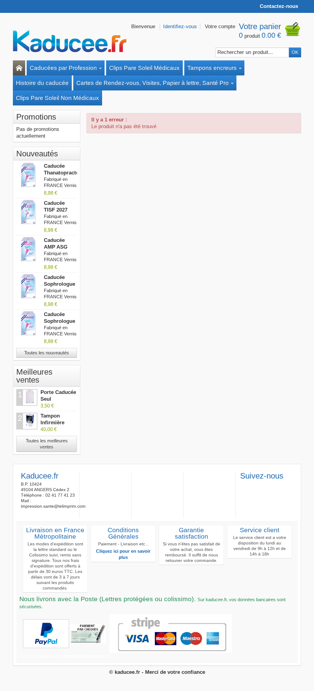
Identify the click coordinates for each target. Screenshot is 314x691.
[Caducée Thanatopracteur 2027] (28, 175)
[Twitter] (254, 485)
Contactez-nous (279, 6)
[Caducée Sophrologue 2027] (28, 323)
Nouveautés (37, 153)
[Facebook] (244, 485)
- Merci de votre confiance (173, 672)
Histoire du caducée (42, 83)
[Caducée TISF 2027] (28, 212)
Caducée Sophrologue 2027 (59, 321)
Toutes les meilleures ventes (47, 443)
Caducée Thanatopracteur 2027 (64, 172)
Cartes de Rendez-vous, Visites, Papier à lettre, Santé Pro (152, 83)
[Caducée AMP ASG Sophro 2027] (28, 249)
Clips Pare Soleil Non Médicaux (57, 98)
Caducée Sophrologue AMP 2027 (59, 284)
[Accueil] (19, 67)
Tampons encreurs (212, 68)
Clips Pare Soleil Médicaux (144, 68)
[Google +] (264, 485)
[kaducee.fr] (69, 41)
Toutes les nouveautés (46, 352)
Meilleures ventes (34, 375)
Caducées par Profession (63, 68)
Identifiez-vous (180, 26)
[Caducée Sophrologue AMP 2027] (28, 286)
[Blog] (274, 485)
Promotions (36, 116)
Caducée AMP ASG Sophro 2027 (59, 247)
